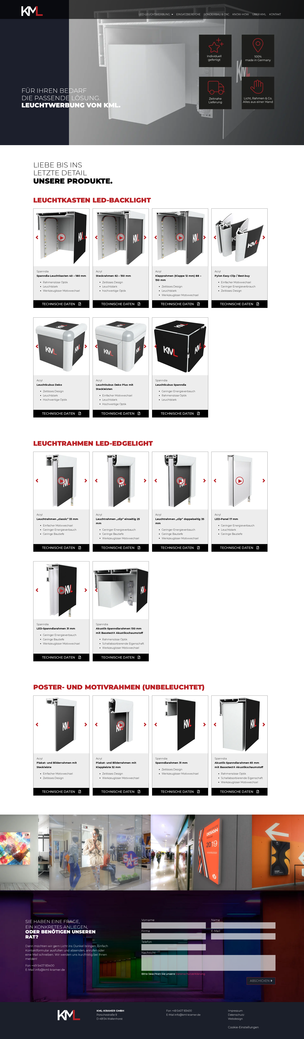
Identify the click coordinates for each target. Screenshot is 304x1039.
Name (215, 920)
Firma (145, 931)
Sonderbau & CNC (216, 14)
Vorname (147, 920)
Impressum (235, 1010)
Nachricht (148, 953)
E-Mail (215, 931)
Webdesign (235, 1018)
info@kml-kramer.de (188, 1014)
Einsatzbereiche (188, 14)
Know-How (240, 14)
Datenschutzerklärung (190, 973)
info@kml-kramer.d (49, 970)
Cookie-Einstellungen (243, 1027)
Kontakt (275, 14)
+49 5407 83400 (42, 965)
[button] (61, 237)
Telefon (146, 942)
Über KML (259, 14)
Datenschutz (236, 1014)
